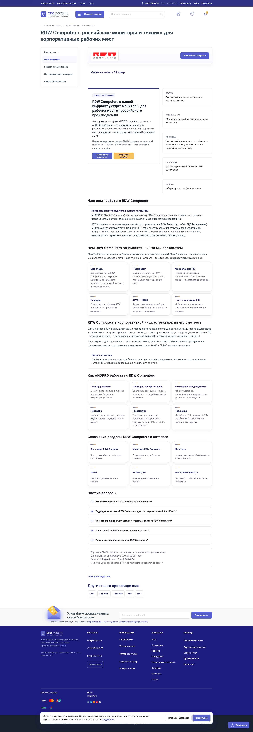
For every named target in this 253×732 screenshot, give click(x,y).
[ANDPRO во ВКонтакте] (88, 702)
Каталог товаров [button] (92, 14)
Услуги (82, 3)
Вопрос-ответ (51, 52)
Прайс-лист (189, 664)
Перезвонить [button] (185, 3)
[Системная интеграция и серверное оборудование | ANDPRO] (54, 14)
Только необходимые (178, 718)
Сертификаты (126, 639)
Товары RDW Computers (194, 55)
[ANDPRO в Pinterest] (97, 702)
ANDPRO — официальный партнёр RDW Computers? (123, 501)
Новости (156, 651)
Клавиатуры (139, 472)
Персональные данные (195, 647)
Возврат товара (127, 668)
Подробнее (108, 719)
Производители (72, 25)
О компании (157, 645)
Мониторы (180, 449)
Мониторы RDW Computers (146, 449)
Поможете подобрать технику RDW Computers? (121, 540)
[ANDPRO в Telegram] (91, 702)
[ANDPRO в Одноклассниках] (94, 702)
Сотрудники (157, 656)
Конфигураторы (47, 3)
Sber (92, 594)
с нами (63, 646)
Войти (196, 3)
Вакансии (156, 668)
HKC (139, 594)
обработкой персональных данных (103, 622)
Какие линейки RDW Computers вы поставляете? (122, 530)
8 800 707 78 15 (94, 656)
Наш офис (156, 674)
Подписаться (201, 615)
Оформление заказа (193, 640)
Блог (92, 3)
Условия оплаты (127, 646)
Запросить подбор (124, 156)
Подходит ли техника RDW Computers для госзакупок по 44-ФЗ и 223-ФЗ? (136, 511)
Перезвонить (95, 664)
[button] (178, 14)
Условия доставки (128, 654)
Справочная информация (52, 25)
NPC (130, 594)
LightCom (103, 594)
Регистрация (206, 3)
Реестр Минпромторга (66, 3)
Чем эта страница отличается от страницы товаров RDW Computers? (133, 520)
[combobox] (137, 14)
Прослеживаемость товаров (58, 74)
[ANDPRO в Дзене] (100, 702)
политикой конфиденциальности (133, 622)
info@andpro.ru (94, 640)
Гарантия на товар (128, 662)
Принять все (201, 718)
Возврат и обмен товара (56, 67)
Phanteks (118, 594)
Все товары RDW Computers (104, 449)
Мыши (93, 472)
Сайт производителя (99, 576)
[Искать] (161, 14)
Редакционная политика (163, 662)
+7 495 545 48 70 (152, 3)
